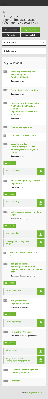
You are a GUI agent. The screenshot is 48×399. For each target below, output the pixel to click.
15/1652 (11, 283)
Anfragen (16, 381)
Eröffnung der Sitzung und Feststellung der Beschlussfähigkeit (23, 74)
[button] (41, 171)
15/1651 (11, 194)
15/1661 (11, 226)
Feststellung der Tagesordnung (25, 90)
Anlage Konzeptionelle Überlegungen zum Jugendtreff (18, 360)
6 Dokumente (10, 51)
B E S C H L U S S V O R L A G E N (24, 135)
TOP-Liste (11, 35)
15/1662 (11, 343)
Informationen (11, 30)
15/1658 (11, 163)
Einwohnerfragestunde (21, 127)
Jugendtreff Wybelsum (22, 332)
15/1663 (11, 314)
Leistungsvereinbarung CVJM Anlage (17, 243)
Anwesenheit (30, 35)
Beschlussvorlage (13, 171)
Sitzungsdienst (34, 393)
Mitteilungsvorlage (13, 290)
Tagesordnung (30, 30)
